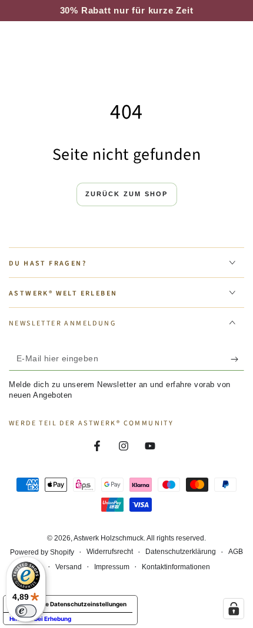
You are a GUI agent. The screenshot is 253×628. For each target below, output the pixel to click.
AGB (235, 552)
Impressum (111, 567)
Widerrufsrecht (109, 552)
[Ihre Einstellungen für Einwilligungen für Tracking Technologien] (234, 609)
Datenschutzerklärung (180, 552)
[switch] (25, 611)
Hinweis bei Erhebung (40, 618)
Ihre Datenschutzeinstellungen (82, 603)
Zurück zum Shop (126, 193)
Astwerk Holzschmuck (109, 538)
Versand (68, 567)
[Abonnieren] (237, 359)
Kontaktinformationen (176, 567)
